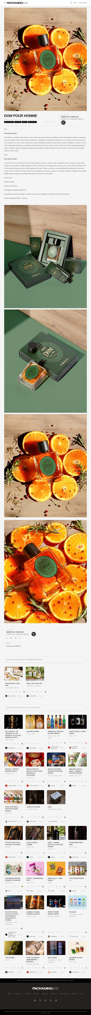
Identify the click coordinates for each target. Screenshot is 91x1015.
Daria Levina (75, 936)
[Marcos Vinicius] (63, 122)
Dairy (77, 775)
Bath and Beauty (9, 122)
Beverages (72, 775)
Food (12, 773)
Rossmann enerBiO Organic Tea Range (12, 879)
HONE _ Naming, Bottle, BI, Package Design (55, 844)
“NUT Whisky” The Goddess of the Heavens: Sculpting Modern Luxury (13, 734)
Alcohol (7, 739)
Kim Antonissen (54, 821)
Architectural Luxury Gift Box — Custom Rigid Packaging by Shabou (12, 916)
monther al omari (11, 857)
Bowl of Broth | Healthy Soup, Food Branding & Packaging (34, 772)
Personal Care (32, 122)
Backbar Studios (33, 748)
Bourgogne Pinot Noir (76, 843)
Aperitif (33, 733)
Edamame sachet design (76, 958)
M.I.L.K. (10, 890)
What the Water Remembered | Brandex (32, 959)
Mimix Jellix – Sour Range (55, 879)
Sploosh (72, 912)
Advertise (54, 993)
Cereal (28, 882)
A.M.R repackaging (76, 878)
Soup (32, 777)
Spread (60, 775)
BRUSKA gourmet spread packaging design (55, 771)
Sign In (75, 2)
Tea (12, 882)
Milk (80, 775)
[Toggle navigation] (5, 2)
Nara (50, 807)
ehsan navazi (32, 936)
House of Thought (12, 785)
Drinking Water (36, 963)
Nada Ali (31, 890)
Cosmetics (17, 122)
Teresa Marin (54, 972)
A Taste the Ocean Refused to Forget (13, 843)
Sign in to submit (69, 980)
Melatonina (52, 957)
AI (27, 809)
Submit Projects (83, 2)
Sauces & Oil (54, 775)
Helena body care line (12, 684)
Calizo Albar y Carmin (32, 843)
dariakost (53, 785)
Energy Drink (57, 916)
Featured (45, 993)
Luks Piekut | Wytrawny (75, 747)
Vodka (58, 735)
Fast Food (8, 773)
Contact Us (18, 993)
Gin (53, 848)
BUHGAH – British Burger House (12, 770)
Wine (75, 735)
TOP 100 (36, 993)
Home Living (37, 685)
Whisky (11, 739)
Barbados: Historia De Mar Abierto (55, 732)
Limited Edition (9, 924)
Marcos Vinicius (70, 117)
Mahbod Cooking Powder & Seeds (33, 913)
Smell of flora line (34, 683)
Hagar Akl (74, 890)
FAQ (81, 993)
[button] (71, 3)
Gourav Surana (75, 972)
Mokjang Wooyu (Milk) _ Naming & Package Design (75, 771)
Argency (31, 857)
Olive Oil (7, 959)
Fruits (71, 880)
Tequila (54, 735)
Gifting (15, 922)
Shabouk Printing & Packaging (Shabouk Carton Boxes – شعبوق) (12, 934)
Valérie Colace (33, 821)
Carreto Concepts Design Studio (55, 747)
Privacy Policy (64, 993)
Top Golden (9, 957)
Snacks (49, 882)
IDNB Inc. (74, 785)
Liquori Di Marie (32, 731)
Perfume (25, 122)
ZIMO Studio (11, 972)
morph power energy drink (53, 913)
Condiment (29, 916)
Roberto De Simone (12, 821)
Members (74, 993)
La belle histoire (33, 807)
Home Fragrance (30, 685)
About (9, 993)
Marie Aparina (54, 936)
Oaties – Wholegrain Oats (34, 879)
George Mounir (11, 748)
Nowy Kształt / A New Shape (77, 732)
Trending (27, 993)
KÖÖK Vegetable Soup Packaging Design (11, 809)
